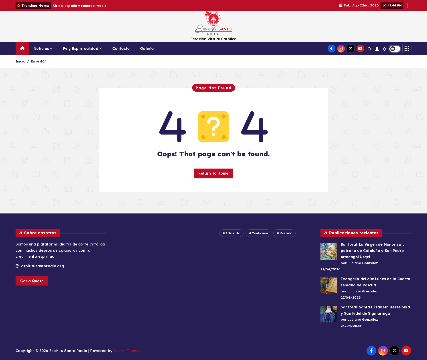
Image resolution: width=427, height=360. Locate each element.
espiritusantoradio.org (42, 266)
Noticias (41, 48)
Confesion (260, 233)
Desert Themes (127, 350)
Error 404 (38, 61)
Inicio (20, 61)
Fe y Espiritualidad (80, 48)
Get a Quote (32, 281)
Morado (286, 233)
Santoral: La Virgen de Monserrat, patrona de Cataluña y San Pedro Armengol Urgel (372, 250)
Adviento (233, 233)
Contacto (121, 48)
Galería (147, 48)
